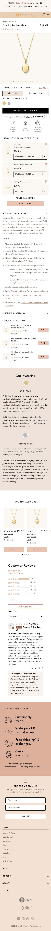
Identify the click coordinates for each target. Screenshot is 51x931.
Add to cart (25, 111)
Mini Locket (13, 93)
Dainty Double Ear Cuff (23, 182)
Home (4, 22)
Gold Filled (4, 103)
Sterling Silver (9, 103)
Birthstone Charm (18, 291)
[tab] (22, 554)
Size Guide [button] (44, 88)
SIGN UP (25, 816)
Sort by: (13, 611)
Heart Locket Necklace (23, 165)
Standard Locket (36, 93)
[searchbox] (25, 600)
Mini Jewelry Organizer (21, 3)
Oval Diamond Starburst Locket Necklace (23, 340)
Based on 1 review (15, 574)
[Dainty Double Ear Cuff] (46, 181)
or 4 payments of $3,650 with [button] (21, 117)
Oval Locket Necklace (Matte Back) (22, 353)
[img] (22, 624)
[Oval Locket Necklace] (46, 144)
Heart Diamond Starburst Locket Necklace (21, 327)
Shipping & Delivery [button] (13, 313)
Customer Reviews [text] (21, 565)
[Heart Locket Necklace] (46, 164)
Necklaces (12, 22)
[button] (44, 15)
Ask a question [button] (25, 607)
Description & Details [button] (15, 213)
